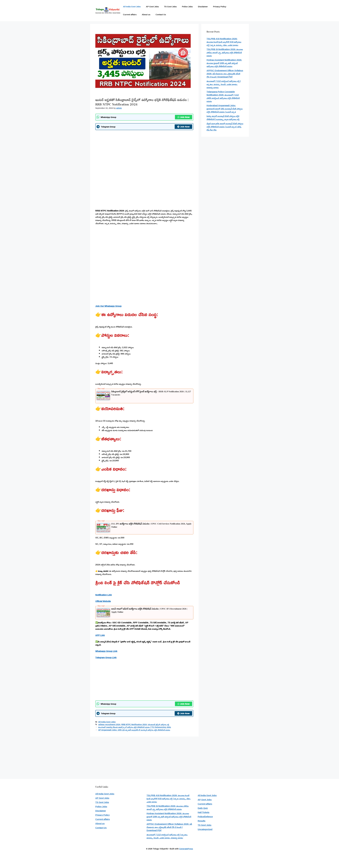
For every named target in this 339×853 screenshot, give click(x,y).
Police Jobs (187, 6)
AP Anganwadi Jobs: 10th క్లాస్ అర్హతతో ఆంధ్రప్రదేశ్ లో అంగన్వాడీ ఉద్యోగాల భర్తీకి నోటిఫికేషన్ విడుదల (134, 730)
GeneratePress (186, 849)
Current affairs (130, 14)
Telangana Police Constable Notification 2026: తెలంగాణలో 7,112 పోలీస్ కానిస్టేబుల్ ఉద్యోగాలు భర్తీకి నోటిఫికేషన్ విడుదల (223, 96)
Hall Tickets (203, 812)
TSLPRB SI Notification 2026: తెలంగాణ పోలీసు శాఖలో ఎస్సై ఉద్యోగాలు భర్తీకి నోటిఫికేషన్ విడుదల (225, 52)
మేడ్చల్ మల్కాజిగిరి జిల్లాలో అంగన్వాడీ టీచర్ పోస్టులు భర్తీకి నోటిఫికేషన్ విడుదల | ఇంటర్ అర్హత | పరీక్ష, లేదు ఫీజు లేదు (225, 126)
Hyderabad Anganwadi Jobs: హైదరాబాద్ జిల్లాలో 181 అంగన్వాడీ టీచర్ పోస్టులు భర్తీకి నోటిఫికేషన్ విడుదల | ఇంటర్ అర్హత (225, 108)
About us (146, 14)
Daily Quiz (203, 808)
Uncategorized (205, 829)
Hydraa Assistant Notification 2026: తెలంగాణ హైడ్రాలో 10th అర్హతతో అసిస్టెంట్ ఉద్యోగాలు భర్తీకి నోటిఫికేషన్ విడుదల (224, 63)
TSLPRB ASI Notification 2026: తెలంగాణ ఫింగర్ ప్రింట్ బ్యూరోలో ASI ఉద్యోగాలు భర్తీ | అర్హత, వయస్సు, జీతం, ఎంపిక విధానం (224, 42)
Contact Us (161, 14)
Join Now (184, 117)
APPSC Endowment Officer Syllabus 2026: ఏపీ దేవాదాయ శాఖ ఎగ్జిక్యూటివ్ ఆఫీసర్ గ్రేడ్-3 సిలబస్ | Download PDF (225, 73)
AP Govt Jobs (152, 6)
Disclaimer (203, 6)
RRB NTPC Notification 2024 (134, 724)
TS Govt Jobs (170, 6)
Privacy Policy (219, 6)
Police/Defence (205, 817)
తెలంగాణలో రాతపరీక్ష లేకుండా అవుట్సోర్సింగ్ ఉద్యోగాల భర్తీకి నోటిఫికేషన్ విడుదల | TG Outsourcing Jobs (134, 727)
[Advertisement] (144, 151)
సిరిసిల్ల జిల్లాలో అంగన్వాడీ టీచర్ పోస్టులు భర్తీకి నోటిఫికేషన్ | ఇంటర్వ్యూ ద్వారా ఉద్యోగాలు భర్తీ (223, 117)
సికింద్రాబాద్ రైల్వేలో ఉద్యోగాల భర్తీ (158, 724)
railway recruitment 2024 (109, 724)
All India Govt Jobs (132, 6)
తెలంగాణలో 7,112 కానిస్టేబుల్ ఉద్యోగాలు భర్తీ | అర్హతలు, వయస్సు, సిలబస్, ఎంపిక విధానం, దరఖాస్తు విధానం (224, 84)
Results (201, 821)
